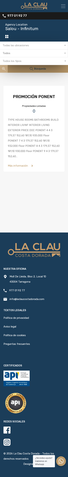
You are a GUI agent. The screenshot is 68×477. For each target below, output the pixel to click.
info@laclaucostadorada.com (27, 299)
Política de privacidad (16, 317)
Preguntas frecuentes (16, 344)
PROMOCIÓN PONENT (34, 96)
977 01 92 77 (17, 16)
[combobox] (34, 45)
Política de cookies (14, 335)
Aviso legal (9, 326)
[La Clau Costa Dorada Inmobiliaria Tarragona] (34, 8)
